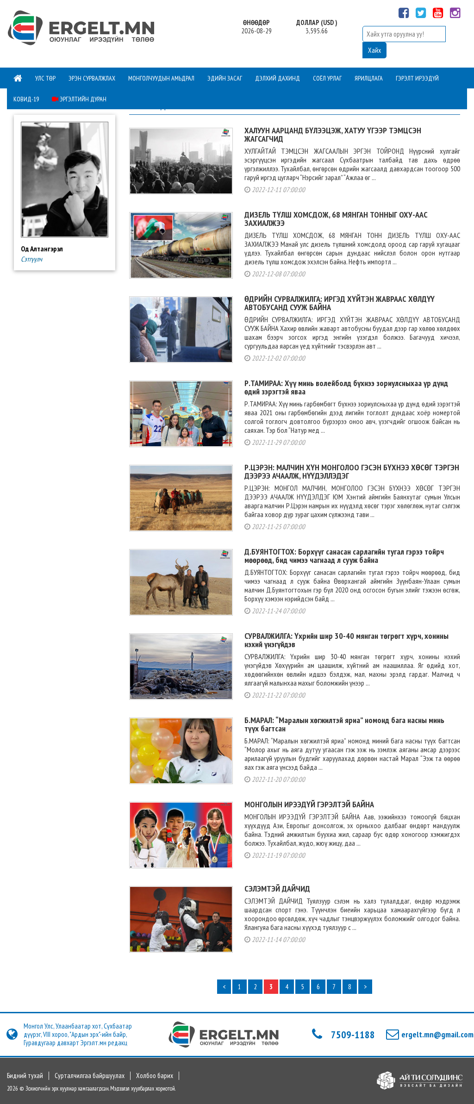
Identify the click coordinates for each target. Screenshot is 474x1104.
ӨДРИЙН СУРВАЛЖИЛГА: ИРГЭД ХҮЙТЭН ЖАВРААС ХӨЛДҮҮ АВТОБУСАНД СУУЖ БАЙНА (339, 302)
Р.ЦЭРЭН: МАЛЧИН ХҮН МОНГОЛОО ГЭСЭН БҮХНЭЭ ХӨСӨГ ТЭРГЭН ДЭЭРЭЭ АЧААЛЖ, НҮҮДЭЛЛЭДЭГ (351, 471)
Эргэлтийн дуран (82, 99)
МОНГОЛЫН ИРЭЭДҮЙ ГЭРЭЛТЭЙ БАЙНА (309, 804)
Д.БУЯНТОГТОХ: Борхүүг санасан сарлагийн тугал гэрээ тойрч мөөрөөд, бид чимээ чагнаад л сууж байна (344, 555)
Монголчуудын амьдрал (161, 78)
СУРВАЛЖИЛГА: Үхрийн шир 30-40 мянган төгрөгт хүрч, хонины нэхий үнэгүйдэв (346, 639)
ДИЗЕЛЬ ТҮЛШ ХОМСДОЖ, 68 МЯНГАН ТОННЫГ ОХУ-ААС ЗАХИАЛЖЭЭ (336, 218)
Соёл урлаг (327, 78)
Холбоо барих (154, 1076)
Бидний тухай (25, 1076)
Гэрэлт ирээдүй (417, 78)
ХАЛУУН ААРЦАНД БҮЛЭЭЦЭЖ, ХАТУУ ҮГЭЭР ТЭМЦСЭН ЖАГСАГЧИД (332, 134)
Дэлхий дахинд (277, 78)
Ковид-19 (26, 99)
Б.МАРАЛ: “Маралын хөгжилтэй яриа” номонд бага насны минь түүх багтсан (344, 724)
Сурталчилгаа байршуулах (90, 1076)
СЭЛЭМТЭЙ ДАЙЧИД (277, 888)
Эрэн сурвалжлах (92, 78)
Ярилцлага (369, 78)
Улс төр (45, 78)
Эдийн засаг (224, 78)
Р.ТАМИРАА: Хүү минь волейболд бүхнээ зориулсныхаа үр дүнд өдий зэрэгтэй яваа (346, 387)
